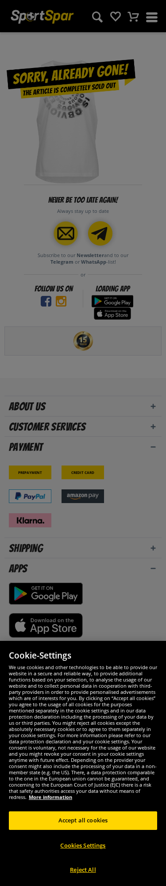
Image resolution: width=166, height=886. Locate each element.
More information (50, 797)
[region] (83, 763)
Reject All (83, 870)
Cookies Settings (82, 845)
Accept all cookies (83, 820)
